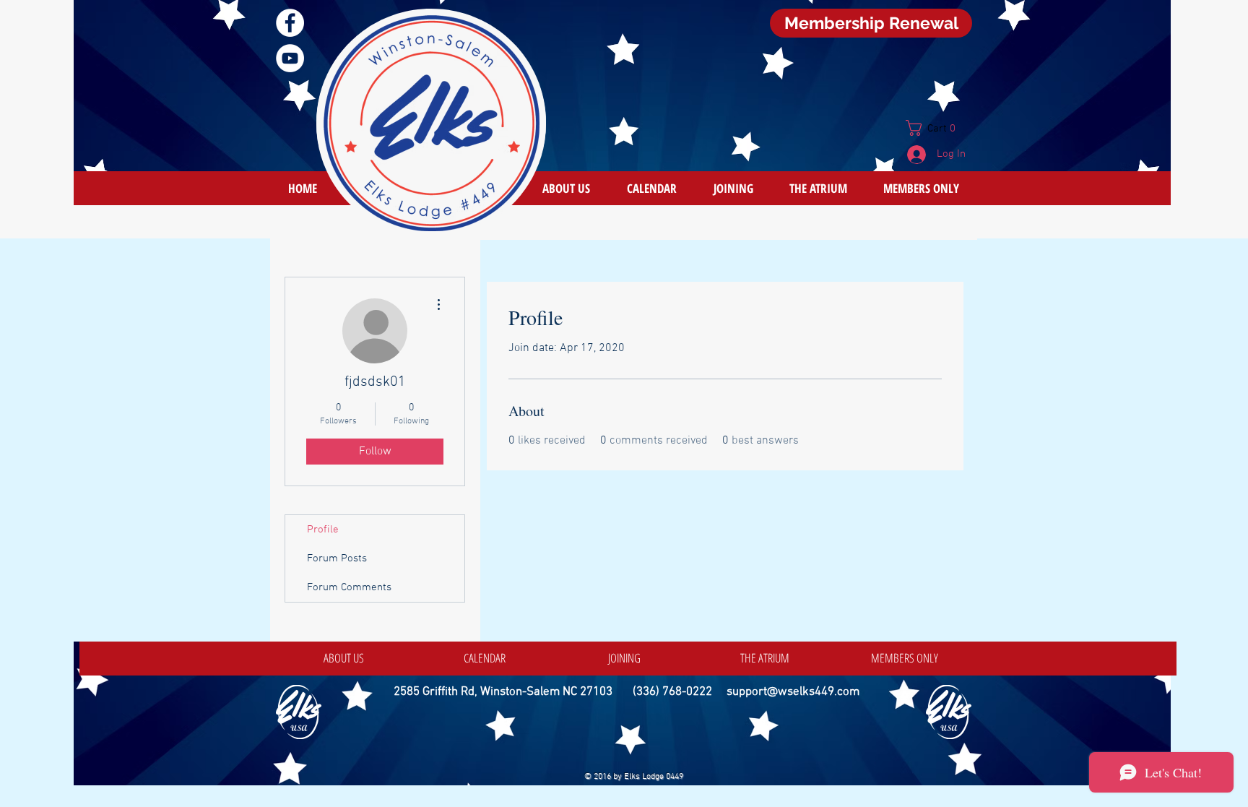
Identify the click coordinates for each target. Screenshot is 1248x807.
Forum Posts (337, 558)
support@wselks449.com (793, 692)
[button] (936, 128)
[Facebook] (290, 23)
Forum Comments (349, 587)
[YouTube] (290, 58)
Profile (323, 529)
